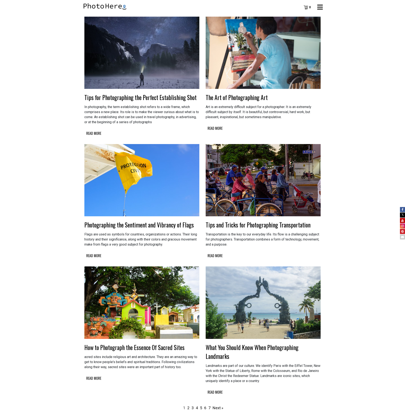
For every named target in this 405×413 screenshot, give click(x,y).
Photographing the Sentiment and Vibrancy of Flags (139, 225)
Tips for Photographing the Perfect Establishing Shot (140, 97)
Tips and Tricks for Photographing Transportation (258, 225)
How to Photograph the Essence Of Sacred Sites (134, 347)
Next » (218, 408)
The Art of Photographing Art (237, 97)
